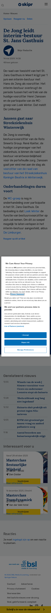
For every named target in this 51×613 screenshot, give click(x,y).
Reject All (25, 342)
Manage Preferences (25, 350)
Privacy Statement (17, 294)
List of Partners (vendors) (14, 326)
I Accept (25, 335)
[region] (25, 306)
